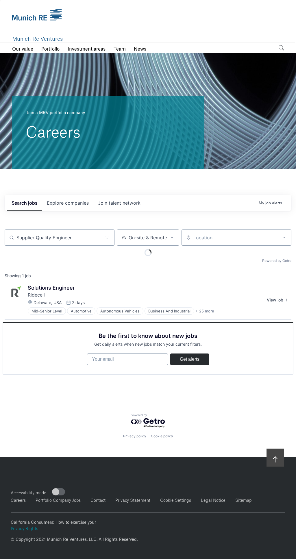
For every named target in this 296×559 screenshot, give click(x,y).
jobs (25, 203)
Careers (18, 499)
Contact (98, 499)
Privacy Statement (132, 499)
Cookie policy (162, 436)
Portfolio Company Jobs (58, 499)
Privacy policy (134, 436)
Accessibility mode (28, 491)
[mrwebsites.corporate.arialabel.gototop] (275, 457)
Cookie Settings (175, 499)
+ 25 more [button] (204, 311)
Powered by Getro (276, 260)
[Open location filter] (284, 237)
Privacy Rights (24, 528)
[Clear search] (107, 237)
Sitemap (243, 499)
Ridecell (36, 295)
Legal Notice (213, 499)
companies (68, 203)
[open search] (281, 49)
